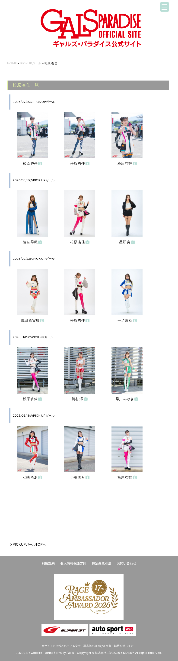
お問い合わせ (126, 563)
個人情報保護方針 (73, 563)
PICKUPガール (30, 63)
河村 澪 (78, 399)
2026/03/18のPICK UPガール (33, 180)
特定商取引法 (101, 563)
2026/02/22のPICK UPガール (34, 259)
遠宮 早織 (30, 242)
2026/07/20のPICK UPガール (34, 102)
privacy (61, 653)
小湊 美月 (78, 477)
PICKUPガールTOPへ (29, 544)
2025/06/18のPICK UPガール (33, 416)
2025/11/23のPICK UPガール (33, 337)
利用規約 (48, 563)
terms (49, 653)
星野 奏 (125, 242)
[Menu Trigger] (164, 7)
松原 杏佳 (30, 163)
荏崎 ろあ (30, 477)
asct (71, 653)
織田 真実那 (30, 320)
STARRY (24, 653)
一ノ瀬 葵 (125, 320)
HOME (12, 63)
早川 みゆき (125, 399)
